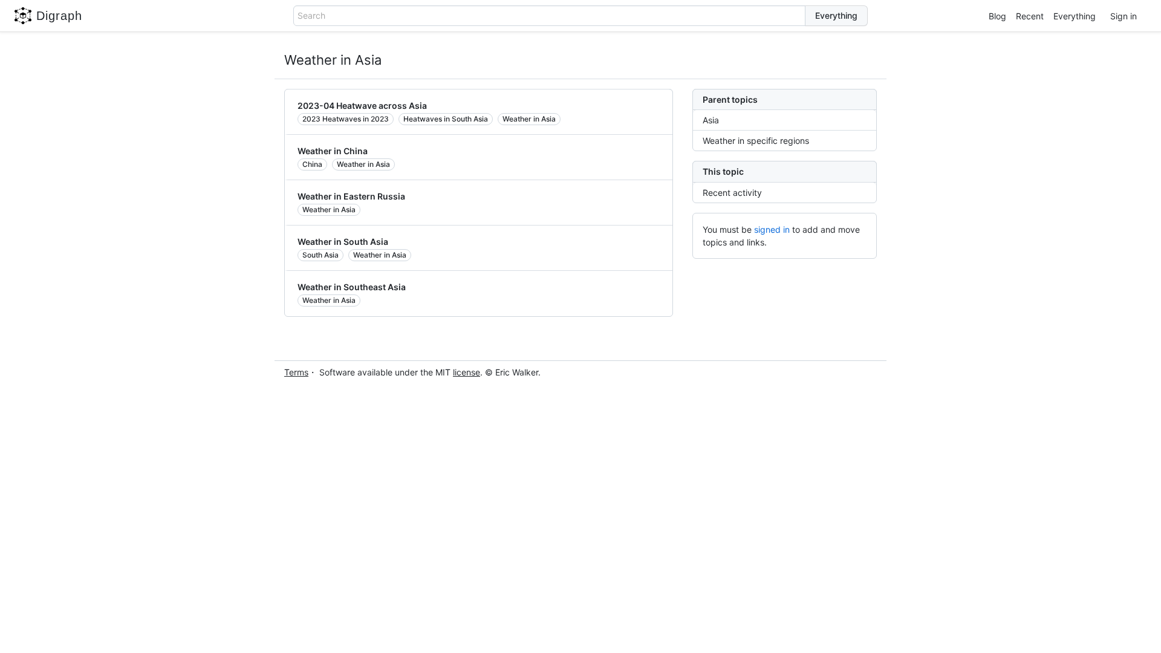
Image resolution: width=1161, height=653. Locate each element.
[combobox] (549, 16)
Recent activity (732, 192)
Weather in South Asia (343, 241)
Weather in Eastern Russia (351, 196)
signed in (772, 229)
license (466, 372)
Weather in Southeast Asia (352, 287)
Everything (1074, 16)
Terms (296, 372)
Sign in (1123, 16)
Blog (997, 16)
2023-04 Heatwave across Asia (362, 105)
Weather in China (333, 151)
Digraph (59, 15)
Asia (711, 120)
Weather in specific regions (756, 140)
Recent (1030, 16)
